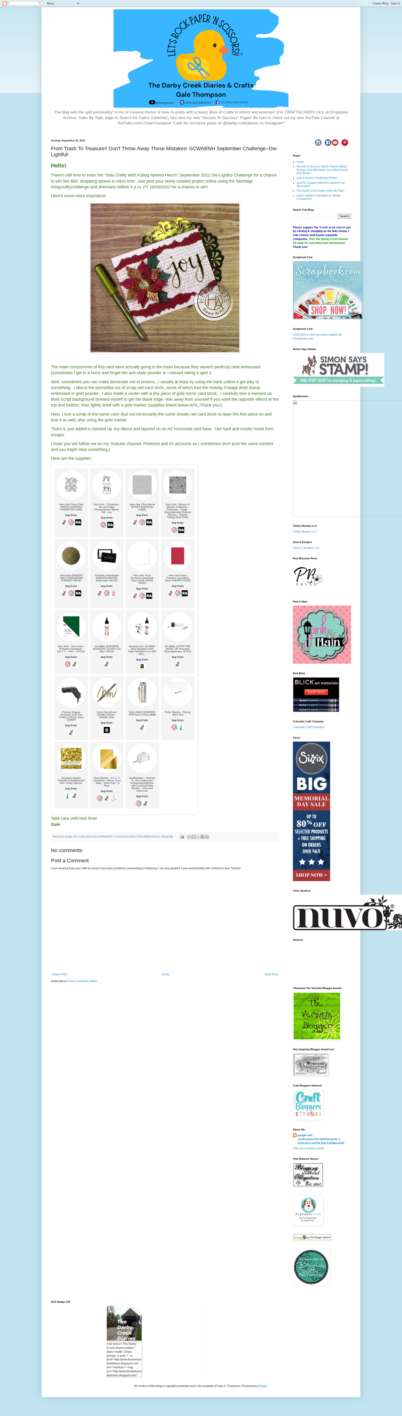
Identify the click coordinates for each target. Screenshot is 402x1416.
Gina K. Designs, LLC (306, 548)
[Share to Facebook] (202, 836)
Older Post (271, 974)
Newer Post (59, 974)
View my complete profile (309, 1148)
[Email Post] (182, 836)
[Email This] (189, 836)
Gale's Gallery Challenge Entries (317, 178)
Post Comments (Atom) (82, 981)
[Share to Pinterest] (207, 836)
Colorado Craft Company (309, 727)
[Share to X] (198, 836)
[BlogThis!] (193, 836)
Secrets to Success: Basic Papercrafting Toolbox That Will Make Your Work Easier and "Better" (322, 170)
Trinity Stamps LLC (305, 531)
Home (166, 974)
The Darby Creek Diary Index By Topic (320, 190)
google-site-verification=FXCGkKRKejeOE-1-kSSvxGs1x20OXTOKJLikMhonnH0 (321, 1139)
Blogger (263, 1386)
